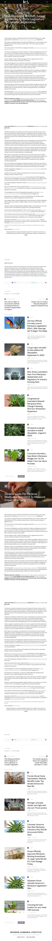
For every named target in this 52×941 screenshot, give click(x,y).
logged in (10, 293)
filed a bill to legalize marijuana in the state (36, 182)
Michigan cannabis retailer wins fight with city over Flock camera (37, 805)
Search (21, 476)
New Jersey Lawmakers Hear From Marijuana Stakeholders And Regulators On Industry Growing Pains (37, 377)
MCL (29, 333)
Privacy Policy (21, 937)
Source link (7, 259)
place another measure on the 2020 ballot (31, 169)
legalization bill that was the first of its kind (15, 177)
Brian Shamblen (15, 229)
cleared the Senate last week (17, 222)
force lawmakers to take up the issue (27, 39)
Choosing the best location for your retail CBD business (36, 907)
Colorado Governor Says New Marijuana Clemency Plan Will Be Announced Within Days (37, 829)
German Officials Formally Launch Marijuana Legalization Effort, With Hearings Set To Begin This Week (37, 326)
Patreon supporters (40, 100)
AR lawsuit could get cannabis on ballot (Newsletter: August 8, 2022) (36, 432)
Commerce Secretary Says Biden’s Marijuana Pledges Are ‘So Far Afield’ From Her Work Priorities (37, 458)
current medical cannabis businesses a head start (25, 91)
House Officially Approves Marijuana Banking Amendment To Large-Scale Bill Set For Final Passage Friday (36, 857)
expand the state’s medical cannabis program (28, 219)
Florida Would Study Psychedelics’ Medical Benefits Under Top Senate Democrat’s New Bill (36, 781)
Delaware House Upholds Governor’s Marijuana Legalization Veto (37, 884)
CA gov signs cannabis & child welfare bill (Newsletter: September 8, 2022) (36, 351)
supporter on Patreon (40, 126)
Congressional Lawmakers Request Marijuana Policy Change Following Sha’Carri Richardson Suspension (36, 405)
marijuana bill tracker (21, 126)
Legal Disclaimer (30, 937)
